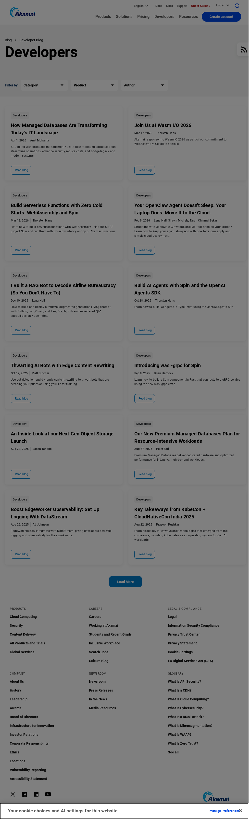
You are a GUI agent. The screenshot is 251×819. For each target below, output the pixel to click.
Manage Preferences (225, 810)
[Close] (240, 810)
